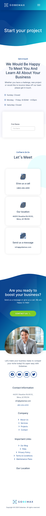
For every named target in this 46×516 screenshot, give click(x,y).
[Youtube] (19, 374)
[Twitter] (34, 374)
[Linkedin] (26, 374)
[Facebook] (12, 374)
